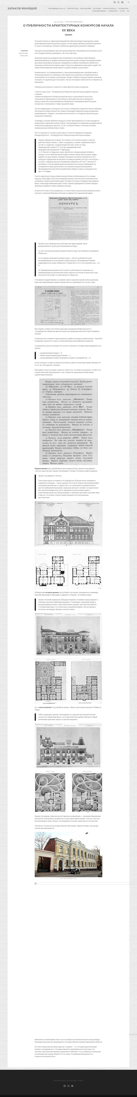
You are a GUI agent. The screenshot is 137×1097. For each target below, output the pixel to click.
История (97, 8)
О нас (122, 11)
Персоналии (85, 8)
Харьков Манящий (22, 8)
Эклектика (24, 55)
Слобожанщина (99, 11)
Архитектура (72, 8)
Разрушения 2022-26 (56, 8)
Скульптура (123, 8)
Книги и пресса (109, 8)
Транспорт (113, 11)
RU (128, 11)
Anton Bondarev (74, 22)
